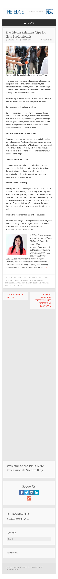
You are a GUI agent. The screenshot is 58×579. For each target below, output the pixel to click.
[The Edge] (29, 14)
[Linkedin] (36, 494)
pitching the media (28, 280)
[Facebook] (21, 494)
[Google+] (29, 500)
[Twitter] (26, 494)
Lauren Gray (26, 40)
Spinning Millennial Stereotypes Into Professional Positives (43, 300)
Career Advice (22, 278)
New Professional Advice (39, 278)
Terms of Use (12, 553)
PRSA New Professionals (31, 283)
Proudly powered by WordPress (17, 567)
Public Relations (16, 285)
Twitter (46, 268)
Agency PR (12, 278)
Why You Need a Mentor (15, 295)
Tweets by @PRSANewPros (18, 519)
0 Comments (47, 40)
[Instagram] (31, 494)
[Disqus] (29, 347)
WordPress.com (12, 569)
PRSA (19, 283)
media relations (14, 280)
